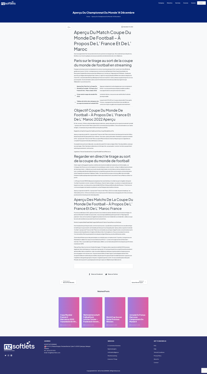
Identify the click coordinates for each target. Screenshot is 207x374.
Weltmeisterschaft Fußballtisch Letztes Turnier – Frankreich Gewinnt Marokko (91, 318)
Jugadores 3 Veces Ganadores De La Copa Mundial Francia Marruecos (92, 151)
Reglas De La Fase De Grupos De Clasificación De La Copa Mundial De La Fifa (94, 131)
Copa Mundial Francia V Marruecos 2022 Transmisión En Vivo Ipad (68, 318)
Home (88, 16)
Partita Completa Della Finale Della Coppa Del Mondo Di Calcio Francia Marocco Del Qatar (97, 222)
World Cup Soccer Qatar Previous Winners (114, 319)
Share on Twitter (113, 274)
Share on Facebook (97, 274)
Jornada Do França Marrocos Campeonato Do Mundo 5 (137, 318)
